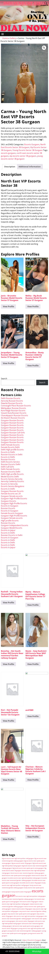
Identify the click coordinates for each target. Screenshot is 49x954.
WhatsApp (36, 951)
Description (9, 166)
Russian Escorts (8, 459)
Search (4, 378)
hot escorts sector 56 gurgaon (29, 901)
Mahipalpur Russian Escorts (13, 408)
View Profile (8, 306)
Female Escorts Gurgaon (12, 513)
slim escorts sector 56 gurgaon (25, 921)
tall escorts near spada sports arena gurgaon (26, 926)
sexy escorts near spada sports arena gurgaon (22, 914)
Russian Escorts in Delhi (11, 454)
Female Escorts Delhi (10, 447)
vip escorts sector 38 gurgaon (23, 156)
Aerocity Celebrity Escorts (12, 481)
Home (5, 38)
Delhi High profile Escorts (12, 449)
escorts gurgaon (8, 153)
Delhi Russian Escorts (10, 398)
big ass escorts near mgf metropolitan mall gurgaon (18, 858)
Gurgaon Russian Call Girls (13, 432)
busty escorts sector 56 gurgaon (21, 892)
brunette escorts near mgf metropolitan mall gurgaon (24, 878)
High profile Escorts (10, 520)
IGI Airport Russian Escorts (13, 418)
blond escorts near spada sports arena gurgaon (16, 875)
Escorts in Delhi (8, 452)
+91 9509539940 (12, 951)
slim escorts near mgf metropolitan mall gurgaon (29, 916)
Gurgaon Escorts (8, 501)
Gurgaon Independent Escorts (14, 525)
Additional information (30, 166)
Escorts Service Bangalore (12, 486)
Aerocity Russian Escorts (12, 401)
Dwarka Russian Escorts (11, 403)
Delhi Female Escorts (10, 444)
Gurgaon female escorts (12, 496)
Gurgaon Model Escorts (11, 528)
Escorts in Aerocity (9, 484)
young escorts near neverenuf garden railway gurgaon (25, 931)
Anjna (24, 940)
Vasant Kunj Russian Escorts (13, 413)
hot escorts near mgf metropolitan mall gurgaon (31, 896)
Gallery (13, 38)
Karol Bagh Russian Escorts (13, 410)
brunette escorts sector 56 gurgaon (31, 883)
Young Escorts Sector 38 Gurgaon (27, 150)
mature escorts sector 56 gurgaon (22, 909)
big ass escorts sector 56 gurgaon (22, 863)
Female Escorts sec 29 (11, 493)
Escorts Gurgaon (31, 144)
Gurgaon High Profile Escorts (14, 498)
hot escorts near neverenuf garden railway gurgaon (18, 899)
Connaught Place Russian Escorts (16, 405)
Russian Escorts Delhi (10, 464)
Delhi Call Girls (7, 466)
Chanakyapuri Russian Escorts (14, 415)
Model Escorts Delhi (10, 476)
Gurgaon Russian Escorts (12, 420)
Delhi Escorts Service (10, 462)
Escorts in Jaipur (8, 530)
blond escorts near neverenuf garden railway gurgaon (27, 873)
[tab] (9, 166)
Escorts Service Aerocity (11, 479)
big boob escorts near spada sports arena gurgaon (28, 868)
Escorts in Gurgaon (9, 506)
